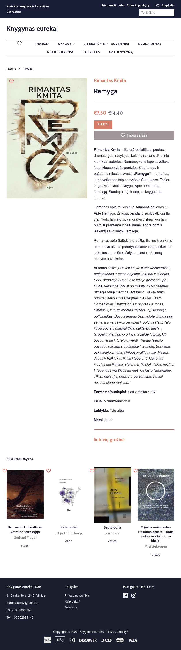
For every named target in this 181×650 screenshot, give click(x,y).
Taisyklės (71, 607)
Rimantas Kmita (110, 80)
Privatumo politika (77, 595)
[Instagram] (133, 596)
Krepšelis (167, 5)
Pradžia (11, 68)
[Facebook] (125, 596)
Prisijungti (108, 5)
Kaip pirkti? (72, 601)
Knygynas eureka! (32, 29)
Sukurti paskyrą (138, 5)
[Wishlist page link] (19, 43)
